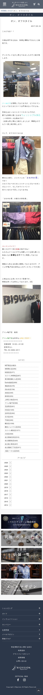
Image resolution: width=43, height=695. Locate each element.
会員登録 (5, 630)
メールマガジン (8, 634)
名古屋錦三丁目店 (13, 447)
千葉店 (9, 420)
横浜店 (9, 423)
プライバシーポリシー (21, 654)
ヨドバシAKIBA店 (13, 376)
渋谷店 (9, 410)
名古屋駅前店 (11, 440)
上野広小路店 (11, 399)
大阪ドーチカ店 (12, 451)
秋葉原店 (10, 372)
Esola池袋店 (11, 382)
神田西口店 (10, 369)
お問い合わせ (21, 661)
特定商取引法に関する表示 (21, 647)
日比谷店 (10, 389)
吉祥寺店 (10, 413)
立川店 (9, 417)
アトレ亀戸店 (11, 403)
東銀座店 (10, 386)
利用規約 (21, 650)
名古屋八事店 (11, 444)
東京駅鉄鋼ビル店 (13, 379)
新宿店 (9, 396)
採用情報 (21, 657)
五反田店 (10, 406)
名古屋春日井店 (12, 437)
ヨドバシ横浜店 (12, 430)
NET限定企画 (10, 365)
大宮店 (9, 434)
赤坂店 (9, 393)
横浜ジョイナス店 (13, 427)
